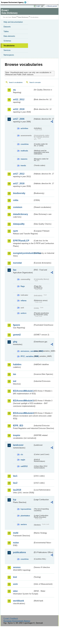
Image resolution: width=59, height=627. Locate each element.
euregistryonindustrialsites (23, 253)
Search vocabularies (16, 82)
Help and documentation (13, 22)
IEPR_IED (18, 425)
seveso (17, 567)
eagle (23, 460)
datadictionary (20, 214)
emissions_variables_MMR (27, 351)
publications (19, 552)
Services (7, 50)
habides (17, 364)
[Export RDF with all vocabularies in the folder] (52, 122)
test (15, 577)
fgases (16, 325)
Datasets (7, 27)
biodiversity (19, 193)
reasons (24, 159)
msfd (15, 533)
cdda (15, 200)
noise (16, 542)
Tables (6, 31)
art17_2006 (18, 119)
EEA (14, 2)
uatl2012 (24, 466)
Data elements (9, 36)
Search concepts (35, 82)
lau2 (15, 483)
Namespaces (9, 55)
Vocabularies (9, 46)
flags (23, 286)
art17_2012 (18, 174)
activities (24, 128)
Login (38, 6)
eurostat (17, 263)
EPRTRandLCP (21, 240)
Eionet (14, 17)
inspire (16, 435)
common (17, 207)
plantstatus (25, 516)
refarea (23, 301)
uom (15, 584)
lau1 (15, 476)
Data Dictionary (23, 17)
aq (14, 90)
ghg (15, 342)
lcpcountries (26, 509)
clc (22, 454)
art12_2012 (18, 99)
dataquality (19, 224)
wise (15, 591)
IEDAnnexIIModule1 (23, 391)
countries (25, 144)
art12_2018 (18, 109)
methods (24, 151)
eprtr (15, 231)
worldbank (18, 601)
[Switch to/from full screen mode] (42, 6)
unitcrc (23, 313)
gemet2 (17, 335)
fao (14, 270)
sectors (24, 524)
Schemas (7, 41)
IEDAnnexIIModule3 (23, 400)
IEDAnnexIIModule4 (23, 413)
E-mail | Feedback (11, 618)
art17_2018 (18, 183)
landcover (18, 445)
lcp (14, 499)
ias (14, 374)
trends (23, 165)
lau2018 (17, 490)
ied (14, 381)
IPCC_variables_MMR (27, 356)
